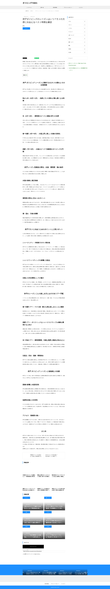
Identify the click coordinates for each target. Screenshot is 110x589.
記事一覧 (42, 7)
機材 (26, 512)
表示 (26, 75)
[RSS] (23, 587)
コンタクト (81, 7)
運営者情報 (55, 7)
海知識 (26, 526)
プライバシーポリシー (68, 7)
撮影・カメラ (48, 497)
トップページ (29, 7)
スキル (48, 512)
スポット (26, 28)
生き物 (48, 526)
